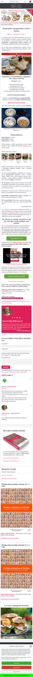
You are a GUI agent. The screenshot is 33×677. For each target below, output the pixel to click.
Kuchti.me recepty (6, 23)
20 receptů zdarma (14, 458)
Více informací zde (16, 238)
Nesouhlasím (16, 667)
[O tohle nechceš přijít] (30, 1)
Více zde (5, 458)
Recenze (4, 475)
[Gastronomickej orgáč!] (7, 291)
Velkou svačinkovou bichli (11, 213)
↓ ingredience (16, 34)
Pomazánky (15, 23)
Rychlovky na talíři (13, 298)
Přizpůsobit (16, 671)
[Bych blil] (2, 291)
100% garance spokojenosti (10, 461)
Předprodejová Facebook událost (10, 538)
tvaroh (10, 303)
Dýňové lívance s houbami (12, 161)
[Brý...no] (4, 291)
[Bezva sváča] (5, 291)
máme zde (29, 657)
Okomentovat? (12, 281)
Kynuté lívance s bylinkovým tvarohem (25, 161)
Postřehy (9, 475)
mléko (28, 301)
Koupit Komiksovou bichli (16, 276)
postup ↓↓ (23, 34)
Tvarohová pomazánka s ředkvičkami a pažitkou (18, 161)
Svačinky (20, 298)
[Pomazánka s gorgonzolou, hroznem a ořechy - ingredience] (16, 118)
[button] (30, 646)
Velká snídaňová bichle (7, 533)
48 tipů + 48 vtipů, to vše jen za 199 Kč (16, 264)
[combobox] (16, 1)
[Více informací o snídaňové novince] (16, 489)
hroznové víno (22, 301)
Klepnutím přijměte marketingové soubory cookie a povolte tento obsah (16, 255)
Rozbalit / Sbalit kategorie (9, 472)
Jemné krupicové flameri (5, 161)
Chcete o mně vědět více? (24, 330)
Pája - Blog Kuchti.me (13, 413)
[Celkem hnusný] (3, 291)
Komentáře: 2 (21, 281)
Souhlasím (16, 663)
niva (3, 303)
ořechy (6, 303)
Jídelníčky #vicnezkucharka (9, 478)
